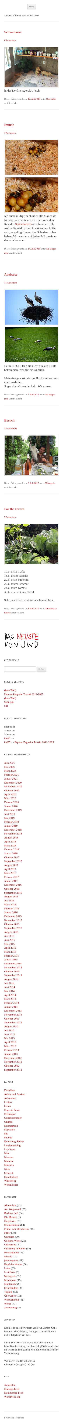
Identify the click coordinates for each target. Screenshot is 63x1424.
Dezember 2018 (13, 829)
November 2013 (13, 1014)
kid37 (7, 738)
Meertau (8, 1157)
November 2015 (13, 920)
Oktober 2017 (11, 857)
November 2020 (13, 786)
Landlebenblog (12, 1145)
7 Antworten (10, 133)
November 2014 (13, 967)
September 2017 (13, 861)
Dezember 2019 (13, 810)
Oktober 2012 (11, 1065)
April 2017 (10, 869)
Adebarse (11, 274)
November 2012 (13, 1061)
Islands (8, 1256)
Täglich (8, 1291)
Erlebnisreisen (12, 1225)
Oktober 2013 (11, 1018)
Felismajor (10, 1114)
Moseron (9, 1165)
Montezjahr (10, 1284)
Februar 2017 (11, 877)
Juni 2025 (9, 763)
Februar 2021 (11, 774)
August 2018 (11, 837)
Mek (6, 1153)
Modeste (8, 1161)
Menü (31, 7)
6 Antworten (10, 40)
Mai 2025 (9, 766)
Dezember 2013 (13, 1010)
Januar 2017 (11, 881)
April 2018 (10, 841)
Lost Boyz (9, 1272)
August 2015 (11, 932)
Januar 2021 (11, 778)
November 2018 (13, 833)
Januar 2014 (11, 1006)
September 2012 (13, 1069)
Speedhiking (11, 1177)
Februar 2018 (11, 849)
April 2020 (10, 794)
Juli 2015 (9, 936)
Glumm (8, 1121)
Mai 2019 (9, 818)
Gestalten (9, 1236)
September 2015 (13, 928)
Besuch (9, 420)
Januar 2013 (11, 1054)
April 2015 (10, 947)
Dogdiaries (10, 1221)
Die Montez (10, 1217)
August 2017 (11, 865)
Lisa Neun (9, 1149)
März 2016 (10, 904)
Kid (6, 1133)
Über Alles (51, 99)
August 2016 (11, 896)
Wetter (7, 1303)
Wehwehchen (11, 1299)
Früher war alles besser (16, 1229)
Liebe (7, 1268)
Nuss (7, 1169)
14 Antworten (10, 282)
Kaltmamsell (11, 1125)
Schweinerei (13, 32)
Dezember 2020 (13, 782)
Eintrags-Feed (11, 1389)
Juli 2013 (9, 1030)
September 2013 (13, 1022)
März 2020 (10, 798)
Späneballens (23, 224)
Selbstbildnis (11, 1288)
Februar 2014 (11, 1002)
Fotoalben (9, 1090)
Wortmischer (11, 1184)
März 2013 (10, 1046)
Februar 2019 (11, 821)
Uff (6, 706)
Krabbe (8, 1137)
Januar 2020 (11, 806)
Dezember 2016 (13, 884)
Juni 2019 (9, 814)
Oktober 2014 (11, 971)
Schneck (8, 1173)
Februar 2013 (11, 1050)
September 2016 (13, 892)
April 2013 (10, 1042)
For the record (14, 509)
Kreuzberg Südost (14, 1141)
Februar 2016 (11, 908)
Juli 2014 (9, 983)
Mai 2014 (9, 991)
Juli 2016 (9, 900)
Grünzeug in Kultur (15, 1248)
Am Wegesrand (12, 1209)
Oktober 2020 (11, 790)
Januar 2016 (11, 912)
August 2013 (11, 1026)
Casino (8, 1102)
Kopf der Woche (13, 1264)
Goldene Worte (12, 1240)
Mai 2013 (9, 1038)
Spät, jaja (9, 702)
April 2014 (10, 995)
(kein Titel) (10, 690)
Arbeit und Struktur (14, 1094)
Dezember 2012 (13, 1058)
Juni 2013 (9, 1034)
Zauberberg (10, 1307)
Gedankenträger (13, 1117)
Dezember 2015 (13, 916)
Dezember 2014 (13, 963)
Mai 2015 (9, 944)
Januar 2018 (11, 853)
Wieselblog (10, 1180)
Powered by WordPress (14, 1418)
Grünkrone (10, 1244)
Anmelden (10, 1385)
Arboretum (10, 1098)
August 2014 (11, 979)
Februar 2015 (11, 955)
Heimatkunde (11, 1252)
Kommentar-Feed (13, 1392)
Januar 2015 (11, 959)
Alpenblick (10, 1205)
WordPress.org (12, 1396)
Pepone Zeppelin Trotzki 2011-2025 (24, 694)
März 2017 (10, 873)
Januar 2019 (11, 825)
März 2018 (10, 845)
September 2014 (13, 975)
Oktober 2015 (11, 924)
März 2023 (10, 770)
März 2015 (10, 951)
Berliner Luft (11, 1213)
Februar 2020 (11, 802)
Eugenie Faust (12, 1110)
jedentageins (11, 1260)
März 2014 (10, 998)
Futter (7, 1232)
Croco (7, 1106)
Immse (9, 125)
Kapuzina (9, 1129)
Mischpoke (10, 1280)
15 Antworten (10, 428)
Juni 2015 (9, 940)
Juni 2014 (9, 987)
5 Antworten (10, 517)
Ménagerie (50, 483)
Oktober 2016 (11, 888)
